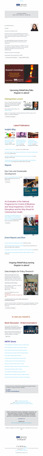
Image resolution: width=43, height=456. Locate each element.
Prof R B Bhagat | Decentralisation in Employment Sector (15, 371)
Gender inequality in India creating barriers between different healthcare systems (19, 252)
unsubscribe (24, 449)
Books (19, 403)
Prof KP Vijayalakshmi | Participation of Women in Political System (17, 344)
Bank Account (14, 422)
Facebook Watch (25, 400)
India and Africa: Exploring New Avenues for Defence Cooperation (9, 141)
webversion (17, 450)
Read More (8, 182)
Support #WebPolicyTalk (24, 57)
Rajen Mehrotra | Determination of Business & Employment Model (17, 374)
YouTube (19, 400)
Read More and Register (10, 116)
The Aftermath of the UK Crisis (10, 149)
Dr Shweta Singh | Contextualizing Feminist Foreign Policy (15, 358)
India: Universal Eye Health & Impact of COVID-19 (14, 245)
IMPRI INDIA (25, 448)
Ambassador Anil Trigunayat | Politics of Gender (13, 369)
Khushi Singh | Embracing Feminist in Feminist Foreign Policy (16, 350)
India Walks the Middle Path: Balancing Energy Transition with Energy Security (19, 156)
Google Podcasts (22, 402)
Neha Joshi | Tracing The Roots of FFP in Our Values (14, 363)
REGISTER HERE (8, 110)
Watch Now (8, 336)
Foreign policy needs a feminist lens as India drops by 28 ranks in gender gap (19, 249)
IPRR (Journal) (24, 403)
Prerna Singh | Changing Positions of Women (13, 355)
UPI (31, 422)
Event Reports (30, 403)
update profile (26, 450)
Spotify (16, 402)
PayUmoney (26, 422)
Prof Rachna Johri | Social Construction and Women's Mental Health (17, 377)
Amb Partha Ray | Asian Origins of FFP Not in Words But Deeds (16, 352)
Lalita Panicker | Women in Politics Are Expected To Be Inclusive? (17, 366)
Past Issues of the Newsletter (11, 57)
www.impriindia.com (15, 391)
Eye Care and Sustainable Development (12, 177)
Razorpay (20, 422)
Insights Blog (28, 402)
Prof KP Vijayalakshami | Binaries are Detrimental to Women (16, 347)
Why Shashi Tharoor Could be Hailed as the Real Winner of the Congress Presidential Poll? (21, 152)
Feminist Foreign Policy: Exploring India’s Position (14, 243)
